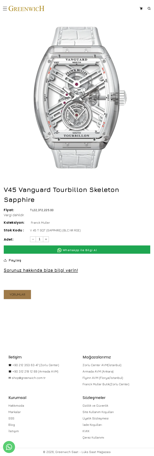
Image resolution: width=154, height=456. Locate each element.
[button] (5, 8)
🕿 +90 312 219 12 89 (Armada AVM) (33, 371)
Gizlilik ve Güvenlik (95, 405)
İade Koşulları (92, 424)
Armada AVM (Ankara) (98, 371)
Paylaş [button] (15, 260)
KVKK (86, 431)
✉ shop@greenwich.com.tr (27, 377)
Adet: (8, 239)
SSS (11, 418)
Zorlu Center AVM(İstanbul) (102, 365)
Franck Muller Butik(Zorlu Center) (106, 384)
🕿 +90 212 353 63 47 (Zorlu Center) (33, 365)
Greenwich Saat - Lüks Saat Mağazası (83, 452)
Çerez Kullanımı (93, 437)
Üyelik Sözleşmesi (96, 418)
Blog (11, 424)
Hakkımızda (16, 405)
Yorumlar (17, 294)
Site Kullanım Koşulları (98, 412)
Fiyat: (9, 210)
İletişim (13, 431)
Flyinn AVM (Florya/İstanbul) (103, 377)
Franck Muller (40, 222)
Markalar (14, 412)
